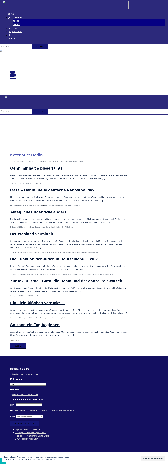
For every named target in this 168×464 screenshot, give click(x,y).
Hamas (48, 227)
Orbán (58, 227)
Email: (13, 416)
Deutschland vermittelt (31, 234)
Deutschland (55, 161)
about (11, 14)
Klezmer (77, 252)
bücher (16, 24)
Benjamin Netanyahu (27, 205)
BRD (30, 252)
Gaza (34, 183)
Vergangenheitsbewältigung (90, 252)
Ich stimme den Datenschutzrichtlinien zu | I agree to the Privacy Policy (43, 411)
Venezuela (76, 205)
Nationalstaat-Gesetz (84, 274)
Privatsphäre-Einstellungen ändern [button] (30, 433)
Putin (62, 227)
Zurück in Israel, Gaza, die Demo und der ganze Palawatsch (66, 281)
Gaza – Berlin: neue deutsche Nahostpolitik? (52, 190)
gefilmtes (12, 28)
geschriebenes (15, 17)
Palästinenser (56, 318)
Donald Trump (63, 205)
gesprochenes (15, 31)
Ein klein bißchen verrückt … (37, 303)
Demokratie (53, 274)
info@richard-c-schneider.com (25, 374)
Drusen (60, 274)
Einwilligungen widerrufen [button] (26, 439)
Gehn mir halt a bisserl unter (37, 168)
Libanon (48, 318)
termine (11, 38)
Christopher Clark (45, 161)
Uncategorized (78, 161)
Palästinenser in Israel (107, 274)
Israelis (42, 318)
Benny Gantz (39, 205)
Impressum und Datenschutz (27, 429)
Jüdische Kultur (56, 252)
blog (10, 35)
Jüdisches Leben (68, 252)
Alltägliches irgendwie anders (38, 212)
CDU (36, 161)
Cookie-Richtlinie (50, 459)
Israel (62, 161)
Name (12, 405)
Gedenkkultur (46, 252)
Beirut (33, 318)
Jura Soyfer (69, 161)
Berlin (32, 161)
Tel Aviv (64, 318)
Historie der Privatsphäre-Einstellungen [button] (32, 436)
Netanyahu (96, 274)
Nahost (38, 183)
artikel (16, 21)
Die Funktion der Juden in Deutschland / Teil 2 (54, 259)
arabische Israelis (38, 274)
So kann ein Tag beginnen (35, 325)
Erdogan (38, 227)
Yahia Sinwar (69, 227)
